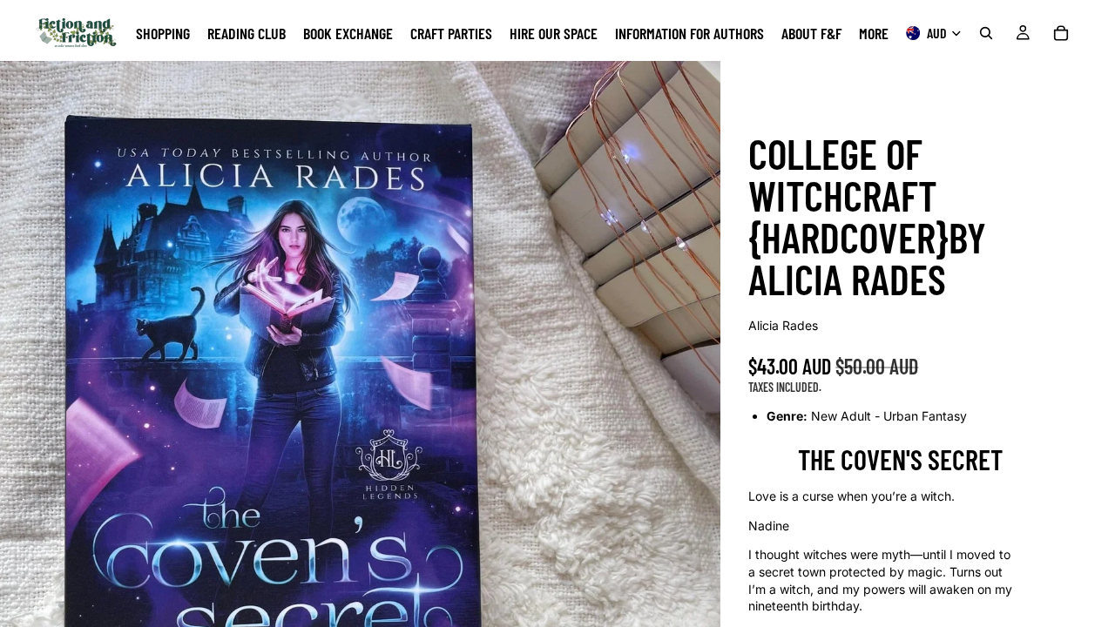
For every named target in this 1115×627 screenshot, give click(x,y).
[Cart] (1061, 33)
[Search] (986, 33)
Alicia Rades (783, 325)
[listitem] (873, 33)
